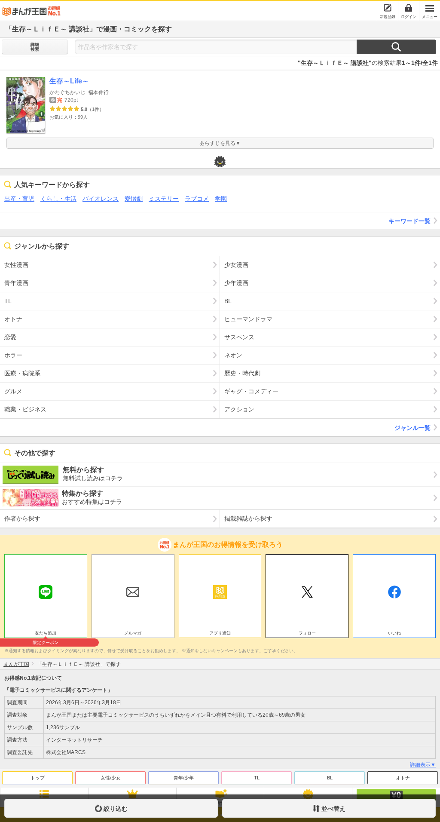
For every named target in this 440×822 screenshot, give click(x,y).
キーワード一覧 (409, 221)
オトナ (403, 777)
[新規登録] (387, 7)
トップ (38, 777)
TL (257, 777)
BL (330, 777)
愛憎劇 (134, 198)
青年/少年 (184, 777)
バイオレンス (100, 198)
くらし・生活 (58, 198)
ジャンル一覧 (412, 427)
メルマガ (132, 633)
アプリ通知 (220, 633)
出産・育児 (19, 198)
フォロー (307, 633)
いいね (394, 633)
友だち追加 (45, 634)
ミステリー (164, 198)
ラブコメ (197, 198)
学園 (221, 198)
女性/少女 (111, 777)
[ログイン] (408, 7)
